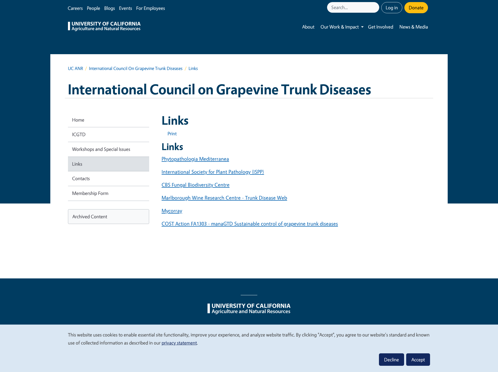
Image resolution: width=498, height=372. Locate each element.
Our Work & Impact (340, 27)
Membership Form (90, 193)
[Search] (375, 7)
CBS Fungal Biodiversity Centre (196, 184)
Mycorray (172, 210)
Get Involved (380, 27)
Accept (418, 359)
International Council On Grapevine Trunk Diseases (136, 68)
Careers (75, 8)
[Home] (104, 27)
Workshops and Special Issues (101, 149)
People (93, 8)
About (308, 27)
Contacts (81, 178)
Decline (391, 359)
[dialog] (249, 348)
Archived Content (89, 216)
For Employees (150, 8)
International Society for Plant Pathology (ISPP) (213, 172)
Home (78, 120)
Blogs (109, 8)
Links (77, 164)
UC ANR (75, 68)
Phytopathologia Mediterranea (195, 159)
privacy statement (179, 343)
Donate (416, 7)
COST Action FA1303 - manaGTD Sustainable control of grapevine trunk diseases (250, 223)
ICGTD (79, 134)
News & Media (413, 27)
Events (125, 8)
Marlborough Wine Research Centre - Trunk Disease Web (224, 197)
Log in (392, 7)
